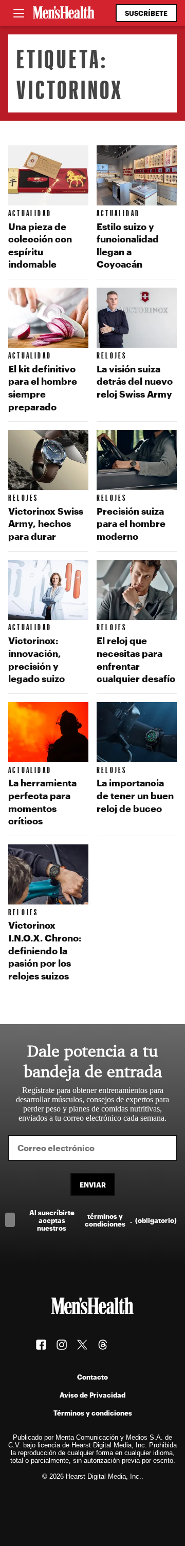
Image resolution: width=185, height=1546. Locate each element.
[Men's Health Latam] (64, 13)
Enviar (93, 1185)
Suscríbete (146, 13)
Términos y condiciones (92, 1413)
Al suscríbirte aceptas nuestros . (103, 1220)
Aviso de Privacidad (92, 1395)
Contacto (92, 1377)
